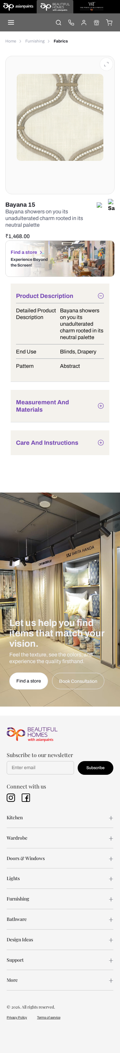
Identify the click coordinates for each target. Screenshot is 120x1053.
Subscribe (95, 767)
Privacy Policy (17, 1017)
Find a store (24, 252)
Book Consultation (78, 681)
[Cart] (109, 22)
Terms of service (48, 1017)
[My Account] (83, 22)
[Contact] (71, 22)
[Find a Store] (96, 22)
